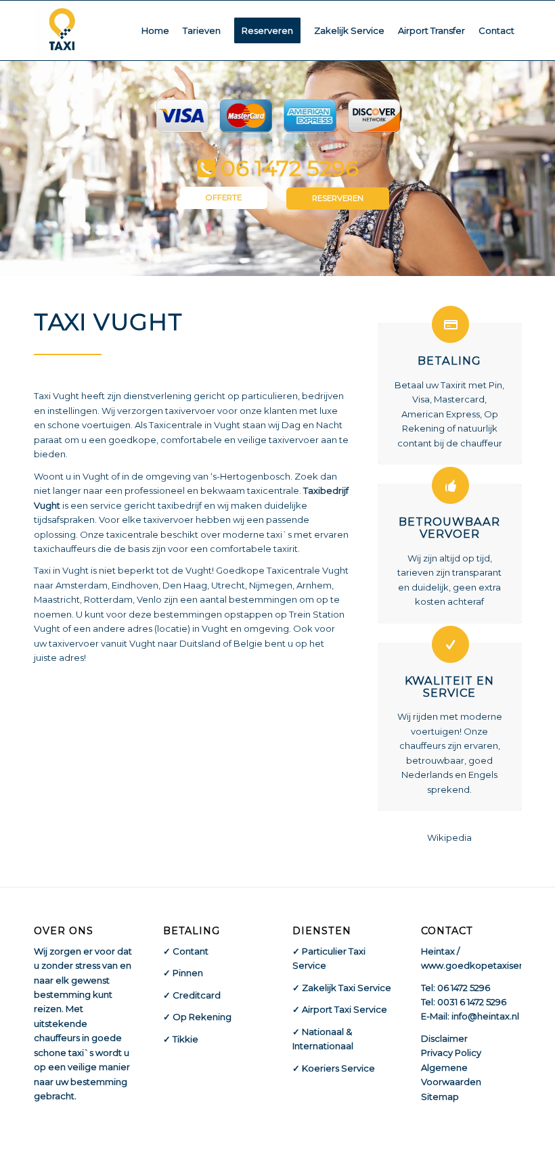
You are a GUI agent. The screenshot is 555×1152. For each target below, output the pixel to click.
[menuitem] (155, 30)
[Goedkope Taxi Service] (62, 30)
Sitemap (440, 1096)
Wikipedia (449, 837)
